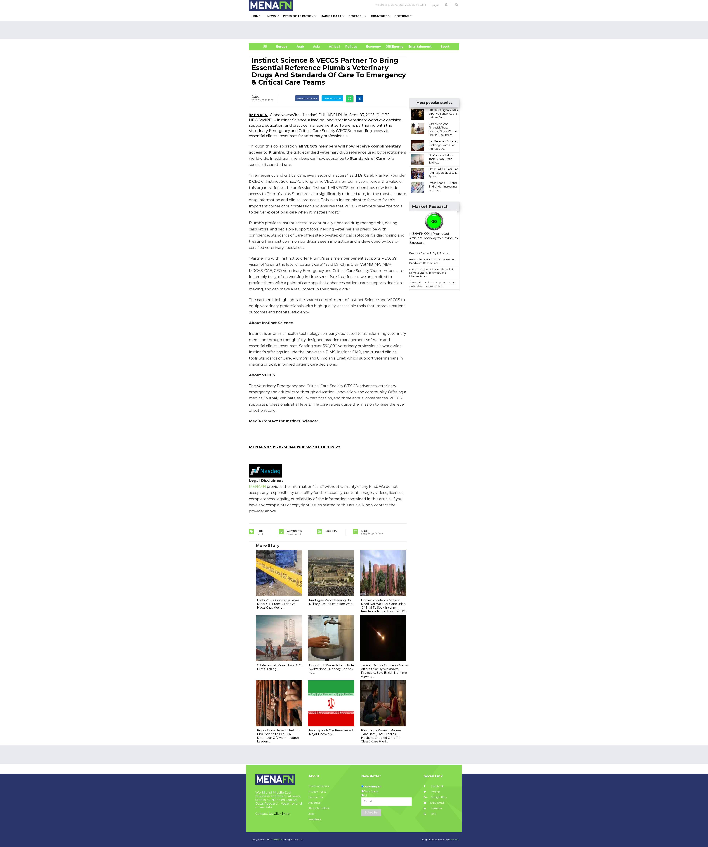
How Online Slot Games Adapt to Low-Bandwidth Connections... (432, 261)
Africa (333, 46)
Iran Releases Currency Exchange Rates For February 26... (443, 145)
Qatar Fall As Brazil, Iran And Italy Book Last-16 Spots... (443, 172)
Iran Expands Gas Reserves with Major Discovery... (332, 732)
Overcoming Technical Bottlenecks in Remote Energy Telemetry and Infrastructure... (431, 273)
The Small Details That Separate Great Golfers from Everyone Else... (432, 284)
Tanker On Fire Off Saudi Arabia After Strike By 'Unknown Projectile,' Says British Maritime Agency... (384, 671)
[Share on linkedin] (359, 98)
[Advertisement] (355, 30)
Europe (282, 46)
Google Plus (438, 797)
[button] (446, 5)
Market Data (331, 16)
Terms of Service (319, 786)
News (271, 16)
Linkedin (436, 808)
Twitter (435, 791)
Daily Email (437, 802)
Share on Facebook (307, 98)
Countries (379, 16)
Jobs (311, 813)
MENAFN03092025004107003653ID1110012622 (294, 447)
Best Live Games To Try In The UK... (429, 253)
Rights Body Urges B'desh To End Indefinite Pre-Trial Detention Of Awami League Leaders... (278, 736)
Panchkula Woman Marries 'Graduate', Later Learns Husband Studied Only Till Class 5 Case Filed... (381, 736)
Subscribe (371, 812)
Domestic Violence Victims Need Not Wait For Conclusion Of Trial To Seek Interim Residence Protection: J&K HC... (384, 605)
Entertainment (414, 46)
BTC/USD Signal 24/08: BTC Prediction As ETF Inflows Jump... (443, 113)
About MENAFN (318, 808)
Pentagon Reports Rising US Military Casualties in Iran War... (331, 602)
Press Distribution (298, 16)
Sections (402, 16)
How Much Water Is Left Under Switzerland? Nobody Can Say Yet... (332, 669)
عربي (435, 5)
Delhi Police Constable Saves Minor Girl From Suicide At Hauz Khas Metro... (278, 603)
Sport (442, 46)
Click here (282, 813)
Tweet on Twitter (332, 98)
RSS (433, 813)
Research (356, 16)
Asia (316, 46)
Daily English (372, 786)
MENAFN (259, 115)
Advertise (314, 802)
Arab (300, 46)
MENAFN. (278, 839)
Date (255, 96)
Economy (374, 46)
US (260, 46)
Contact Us (315, 797)
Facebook (437, 786)
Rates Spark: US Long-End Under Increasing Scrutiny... (443, 186)
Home (256, 16)
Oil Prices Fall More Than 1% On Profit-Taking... (441, 159)
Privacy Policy (317, 791)
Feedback (314, 819)
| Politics (350, 46)
